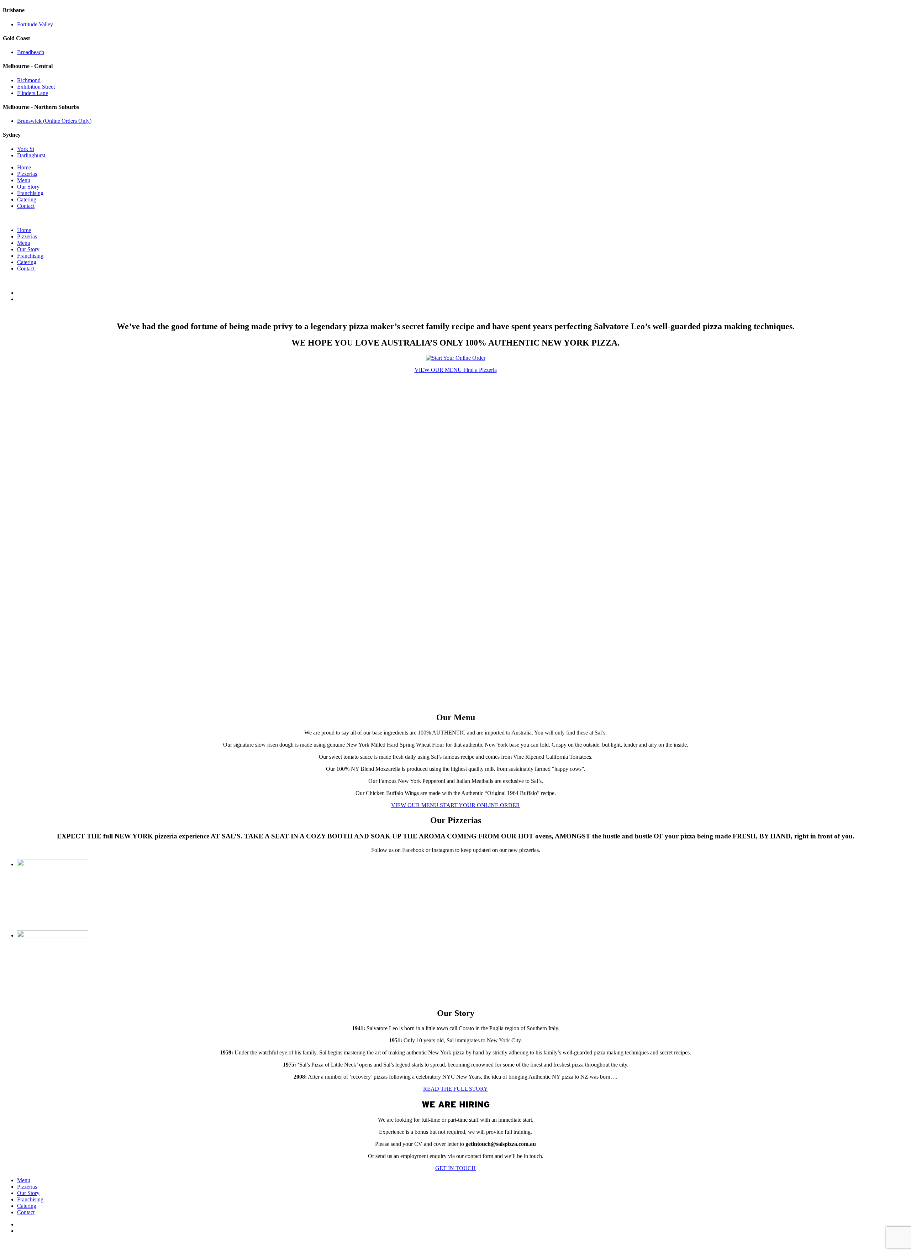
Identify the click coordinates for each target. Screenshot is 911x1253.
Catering (26, 199)
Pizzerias (27, 174)
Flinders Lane (32, 93)
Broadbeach (30, 52)
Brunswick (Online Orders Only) (54, 121)
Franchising (30, 193)
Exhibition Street (36, 87)
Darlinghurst (31, 155)
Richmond (29, 80)
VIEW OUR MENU (439, 370)
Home (24, 167)
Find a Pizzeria (480, 370)
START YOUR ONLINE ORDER (480, 805)
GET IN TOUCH (455, 1168)
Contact (26, 206)
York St (25, 149)
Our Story (28, 187)
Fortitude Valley (35, 24)
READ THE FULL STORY (455, 1089)
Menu (23, 180)
